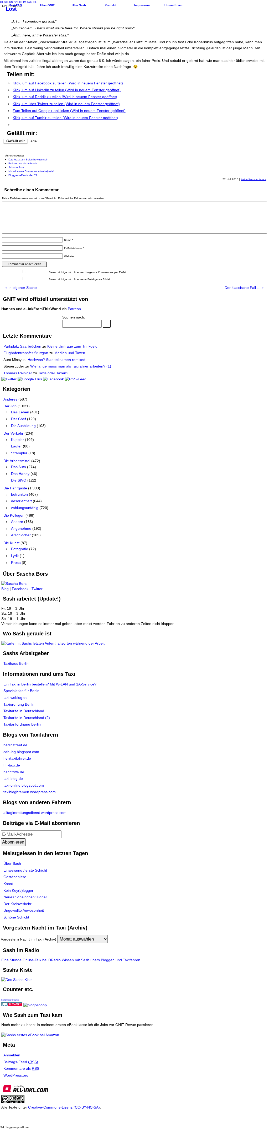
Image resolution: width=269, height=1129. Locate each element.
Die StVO (18, 480)
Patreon (74, 309)
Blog (5, 589)
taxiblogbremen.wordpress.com (29, 792)
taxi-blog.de (13, 778)
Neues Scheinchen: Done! (25, 897)
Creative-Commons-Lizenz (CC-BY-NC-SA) (64, 1107)
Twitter (37, 589)
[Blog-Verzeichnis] (11, 1005)
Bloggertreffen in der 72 (22, 175)
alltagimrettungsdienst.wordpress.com (34, 813)
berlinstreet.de (15, 745)
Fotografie (19, 549)
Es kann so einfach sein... (24, 163)
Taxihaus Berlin (16, 663)
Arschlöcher (21, 535)
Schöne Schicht (16, 917)
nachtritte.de (13, 772)
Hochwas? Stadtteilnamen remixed (56, 360)
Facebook (20, 589)
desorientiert (21, 501)
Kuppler (17, 439)
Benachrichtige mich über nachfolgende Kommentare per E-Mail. (87, 272)
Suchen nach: (73, 317)
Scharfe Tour (16, 167)
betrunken (19, 494)
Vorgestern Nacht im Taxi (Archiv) (28, 939)
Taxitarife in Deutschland (23, 711)
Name (68, 240)
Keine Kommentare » (253, 179)
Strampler (19, 453)
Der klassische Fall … (244, 287)
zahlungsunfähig (24, 508)
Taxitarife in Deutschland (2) (26, 718)
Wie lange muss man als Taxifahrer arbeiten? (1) (70, 366)
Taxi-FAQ (15, 5)
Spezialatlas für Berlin (21, 691)
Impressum (142, 5)
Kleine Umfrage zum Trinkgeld (72, 346)
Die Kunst (11, 543)
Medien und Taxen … (72, 353)
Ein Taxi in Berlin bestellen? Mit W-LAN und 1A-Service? (49, 684)
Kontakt (110, 5)
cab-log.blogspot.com (21, 752)
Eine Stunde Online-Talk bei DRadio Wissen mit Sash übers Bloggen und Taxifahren (70, 960)
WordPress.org (15, 1075)
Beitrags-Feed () (20, 1062)
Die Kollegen (13, 515)
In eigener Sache (21, 287)
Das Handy (20, 474)
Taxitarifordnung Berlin (22, 724)
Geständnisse (14, 877)
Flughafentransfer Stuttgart (25, 353)
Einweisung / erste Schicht (25, 870)
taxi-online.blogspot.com (23, 785)
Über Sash (79, 5)
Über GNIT (47, 5)
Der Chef (18, 419)
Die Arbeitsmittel (16, 461)
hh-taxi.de (11, 765)
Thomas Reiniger (17, 373)
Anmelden (11, 1055)
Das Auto (18, 467)
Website (69, 256)
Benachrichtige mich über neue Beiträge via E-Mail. (80, 279)
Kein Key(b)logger (18, 890)
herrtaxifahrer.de (17, 758)
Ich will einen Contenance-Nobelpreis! (31, 171)
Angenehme (21, 528)
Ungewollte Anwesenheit (23, 910)
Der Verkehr (13, 433)
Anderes (10, 399)
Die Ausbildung (23, 426)
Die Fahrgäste (15, 488)
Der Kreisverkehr (17, 904)
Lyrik (15, 556)
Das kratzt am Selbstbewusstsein (28, 159)
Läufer (16, 446)
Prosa (16, 562)
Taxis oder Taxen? (53, 373)
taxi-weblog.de (15, 697)
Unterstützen (173, 5)
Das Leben (20, 412)
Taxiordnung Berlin (18, 704)
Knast (8, 884)
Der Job (10, 406)
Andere (17, 522)
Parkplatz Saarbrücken (22, 346)
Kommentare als (21, 1068)
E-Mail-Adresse (74, 248)
